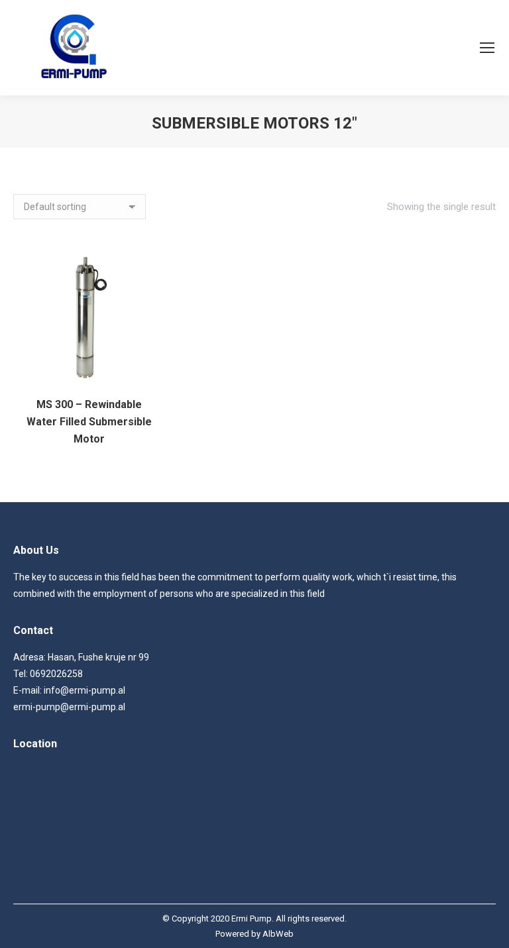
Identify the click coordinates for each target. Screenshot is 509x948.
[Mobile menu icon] (487, 47)
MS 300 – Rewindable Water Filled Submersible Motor (89, 421)
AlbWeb (278, 934)
